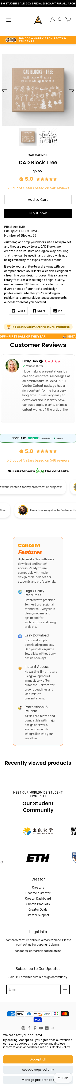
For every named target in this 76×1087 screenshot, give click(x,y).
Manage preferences (38, 1080)
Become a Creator (38, 893)
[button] (60, 19)
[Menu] (9, 19)
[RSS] (53, 1028)
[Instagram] (23, 1028)
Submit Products (38, 904)
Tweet (20, 310)
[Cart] (68, 19)
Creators (38, 887)
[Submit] (65, 989)
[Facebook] (29, 1028)
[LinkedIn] (47, 1028)
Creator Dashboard (38, 898)
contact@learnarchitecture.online (38, 951)
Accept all (38, 1059)
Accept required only (38, 1069)
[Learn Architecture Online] (38, 19)
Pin (60, 310)
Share (41, 310)
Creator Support (38, 915)
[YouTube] (41, 1028)
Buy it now (38, 213)
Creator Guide (38, 909)
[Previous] (4, 89)
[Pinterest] (35, 1028)
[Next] (72, 89)
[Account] (52, 19)
